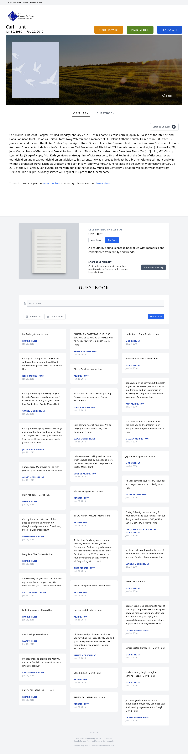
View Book (96, 240)
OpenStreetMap (97, 745)
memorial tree (51, 183)
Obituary (80, 113)
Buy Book (112, 240)
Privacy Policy (85, 741)
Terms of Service (102, 741)
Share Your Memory (153, 267)
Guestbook (106, 113)
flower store (102, 183)
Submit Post (156, 316)
